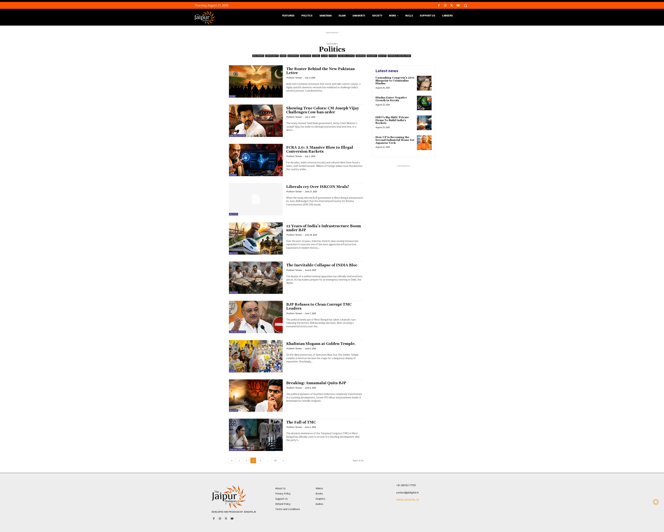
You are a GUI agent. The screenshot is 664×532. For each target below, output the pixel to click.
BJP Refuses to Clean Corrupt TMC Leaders (319, 306)
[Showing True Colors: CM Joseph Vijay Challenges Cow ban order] (256, 121)
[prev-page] (232, 460)
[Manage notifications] (656, 502)
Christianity (272, 56)
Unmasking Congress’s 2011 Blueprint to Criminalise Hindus (394, 80)
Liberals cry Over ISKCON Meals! (317, 187)
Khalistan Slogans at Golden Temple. (321, 344)
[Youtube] (458, 5)
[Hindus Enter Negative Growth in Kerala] (424, 103)
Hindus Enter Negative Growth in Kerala (391, 99)
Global (316, 56)
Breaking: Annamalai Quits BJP (316, 383)
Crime (283, 56)
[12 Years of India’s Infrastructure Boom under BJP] (256, 238)
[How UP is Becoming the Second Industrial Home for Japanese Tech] (424, 142)
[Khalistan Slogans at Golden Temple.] (256, 356)
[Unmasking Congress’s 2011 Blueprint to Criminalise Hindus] (424, 83)
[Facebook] (438, 5)
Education (305, 56)
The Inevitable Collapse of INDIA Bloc (321, 265)
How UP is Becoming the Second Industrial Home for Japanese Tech (394, 140)
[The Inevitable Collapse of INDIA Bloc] (256, 278)
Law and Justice (346, 56)
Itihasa (332, 56)
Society (382, 56)
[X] (451, 5)
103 (275, 460)
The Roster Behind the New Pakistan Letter (320, 71)
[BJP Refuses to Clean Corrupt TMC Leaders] (256, 317)
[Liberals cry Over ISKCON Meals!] (256, 199)
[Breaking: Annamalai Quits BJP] (256, 395)
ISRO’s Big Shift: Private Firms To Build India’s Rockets (392, 120)
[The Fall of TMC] (256, 435)
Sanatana (360, 56)
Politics (233, 214)
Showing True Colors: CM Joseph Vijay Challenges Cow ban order (322, 110)
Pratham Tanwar (294, 77)
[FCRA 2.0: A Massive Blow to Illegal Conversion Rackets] (256, 160)
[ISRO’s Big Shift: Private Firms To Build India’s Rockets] (424, 122)
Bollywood (258, 56)
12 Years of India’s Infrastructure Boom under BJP (323, 228)
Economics (293, 56)
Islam (324, 56)
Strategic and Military (399, 56)
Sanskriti (372, 56)
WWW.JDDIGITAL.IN (407, 499)
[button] (465, 5)
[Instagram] (445, 5)
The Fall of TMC (301, 422)
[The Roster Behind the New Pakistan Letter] (256, 81)
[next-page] (283, 460)
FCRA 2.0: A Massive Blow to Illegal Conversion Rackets (319, 149)
